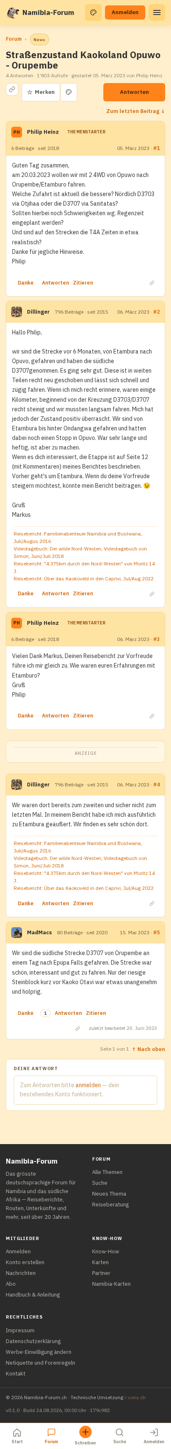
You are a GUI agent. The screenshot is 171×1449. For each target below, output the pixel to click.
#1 (156, 148)
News (39, 39)
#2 (156, 312)
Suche (99, 1182)
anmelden (88, 1085)
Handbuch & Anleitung (33, 1294)
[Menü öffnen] (157, 12)
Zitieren (83, 283)
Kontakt (15, 1373)
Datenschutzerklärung (33, 1341)
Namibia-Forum (48, 12)
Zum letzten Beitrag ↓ (135, 111)
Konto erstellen (25, 1262)
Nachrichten (21, 1273)
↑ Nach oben (148, 1049)
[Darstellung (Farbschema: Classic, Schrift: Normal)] (93, 12)
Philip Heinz (43, 131)
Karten (100, 1262)
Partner (101, 1273)
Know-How (105, 1251)
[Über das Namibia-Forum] (12, 12)
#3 (156, 639)
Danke (26, 283)
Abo (11, 1283)
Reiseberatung (110, 1204)
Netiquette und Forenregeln (40, 1362)
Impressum (20, 1330)
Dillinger (38, 311)
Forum (14, 39)
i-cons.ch (135, 1397)
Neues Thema (109, 1193)
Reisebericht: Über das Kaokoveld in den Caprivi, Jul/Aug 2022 (84, 578)
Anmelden (125, 12)
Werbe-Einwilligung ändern (38, 1352)
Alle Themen (107, 1172)
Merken (41, 92)
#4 (156, 784)
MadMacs (39, 932)
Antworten (134, 92)
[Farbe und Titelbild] (68, 92)
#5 (156, 932)
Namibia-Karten (111, 1283)
